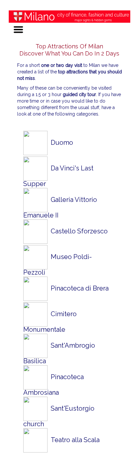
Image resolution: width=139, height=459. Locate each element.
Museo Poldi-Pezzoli (57, 264)
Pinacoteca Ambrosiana (53, 384)
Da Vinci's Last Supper (58, 175)
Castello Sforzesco (78, 231)
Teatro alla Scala (74, 440)
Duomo (60, 142)
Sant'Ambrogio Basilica (59, 353)
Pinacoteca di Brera (78, 288)
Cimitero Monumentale (50, 321)
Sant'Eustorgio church (58, 416)
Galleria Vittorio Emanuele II (60, 207)
